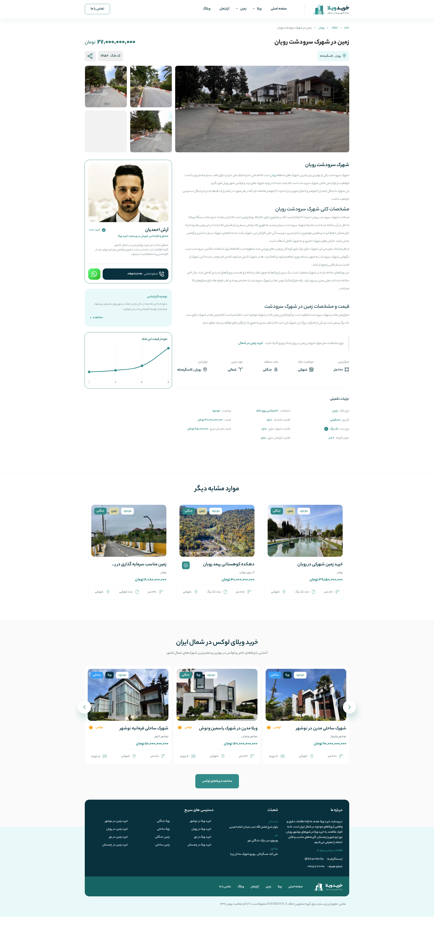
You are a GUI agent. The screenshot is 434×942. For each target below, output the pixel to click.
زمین (243, 9)
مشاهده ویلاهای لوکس (217, 781)
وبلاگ (206, 9)
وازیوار (334, 736)
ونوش (245, 736)
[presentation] (349, 707)
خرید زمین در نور (118, 837)
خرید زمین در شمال (250, 343)
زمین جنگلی (162, 837)
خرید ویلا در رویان (201, 829)
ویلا (259, 9)
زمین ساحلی (162, 845)
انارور (157, 736)
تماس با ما (97, 9)
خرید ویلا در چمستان (199, 845)
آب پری (251, 572)
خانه (346, 28)
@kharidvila (314, 858)
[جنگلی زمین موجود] (305, 536)
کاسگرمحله (326, 56)
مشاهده (97, 317)
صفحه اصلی (279, 9)
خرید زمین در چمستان (115, 845)
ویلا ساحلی (163, 829)
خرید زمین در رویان (117, 829)
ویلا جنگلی (163, 821)
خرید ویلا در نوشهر (200, 821)
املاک (334, 28)
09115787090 (134, 274)
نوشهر (342, 736)
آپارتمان (224, 9)
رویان (321, 28)
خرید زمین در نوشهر (116, 821)
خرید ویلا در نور (202, 837)
